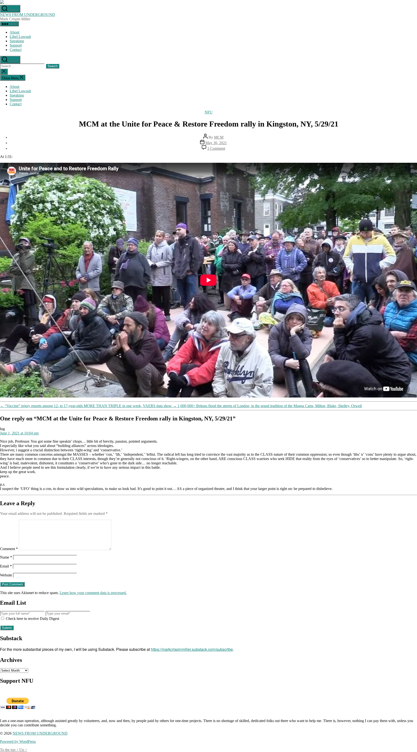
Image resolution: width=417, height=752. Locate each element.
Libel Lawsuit (20, 37)
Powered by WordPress (18, 741)
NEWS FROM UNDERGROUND (27, 15)
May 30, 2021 (216, 143)
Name (6, 557)
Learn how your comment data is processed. (93, 593)
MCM (218, 137)
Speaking (17, 41)
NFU (209, 112)
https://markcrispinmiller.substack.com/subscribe (192, 649)
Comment (9, 549)
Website (6, 575)
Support (16, 45)
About (14, 32)
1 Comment (216, 148)
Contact (15, 50)
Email (6, 566)
